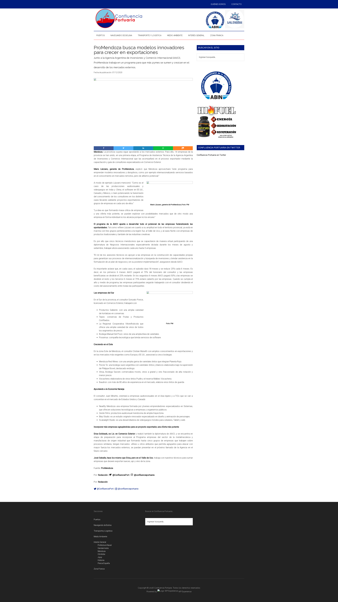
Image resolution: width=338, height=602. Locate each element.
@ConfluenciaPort (104, 488)
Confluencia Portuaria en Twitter (211, 155)
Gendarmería (103, 548)
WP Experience (184, 591)
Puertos (97, 519)
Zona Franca (99, 569)
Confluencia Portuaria (119, 18)
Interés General (100, 542)
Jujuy (100, 557)
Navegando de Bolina (102, 525)
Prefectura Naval (105, 545)
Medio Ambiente (100, 536)
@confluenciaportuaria (128, 488)
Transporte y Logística (103, 531)
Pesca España (104, 563)
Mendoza (101, 551)
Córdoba (101, 554)
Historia (101, 560)
